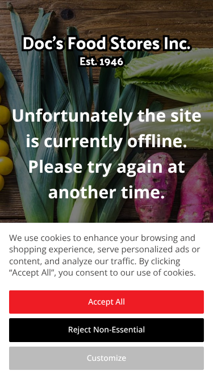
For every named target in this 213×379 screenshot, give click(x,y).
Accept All (106, 302)
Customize (107, 358)
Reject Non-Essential (106, 329)
